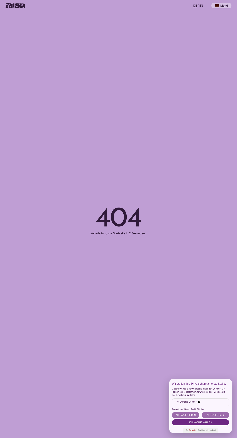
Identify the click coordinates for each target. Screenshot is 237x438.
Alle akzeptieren (186, 415)
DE (195, 5)
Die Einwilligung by (200, 430)
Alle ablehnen (215, 415)
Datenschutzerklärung (180, 409)
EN (201, 5)
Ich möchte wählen (200, 422)
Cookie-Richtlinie (197, 409)
